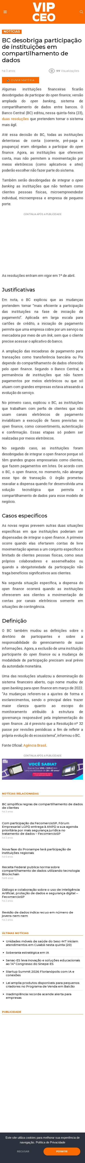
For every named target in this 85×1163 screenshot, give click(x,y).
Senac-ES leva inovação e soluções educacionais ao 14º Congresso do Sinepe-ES (43, 962)
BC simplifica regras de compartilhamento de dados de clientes (42, 806)
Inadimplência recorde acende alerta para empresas (38, 996)
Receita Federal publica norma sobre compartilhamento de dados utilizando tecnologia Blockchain (41, 870)
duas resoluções (15, 119)
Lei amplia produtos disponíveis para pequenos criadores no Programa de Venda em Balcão (42, 984)
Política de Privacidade (50, 1142)
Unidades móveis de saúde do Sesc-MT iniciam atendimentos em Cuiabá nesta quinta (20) (42, 943)
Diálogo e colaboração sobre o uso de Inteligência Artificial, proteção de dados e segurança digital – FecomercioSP (41, 893)
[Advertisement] (42, 242)
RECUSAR (23, 1151)
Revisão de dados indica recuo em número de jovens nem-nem (37, 914)
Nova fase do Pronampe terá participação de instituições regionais (36, 851)
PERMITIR (62, 1151)
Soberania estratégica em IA (27, 952)
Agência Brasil (34, 745)
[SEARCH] (81, 12)
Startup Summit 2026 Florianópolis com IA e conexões (40, 973)
